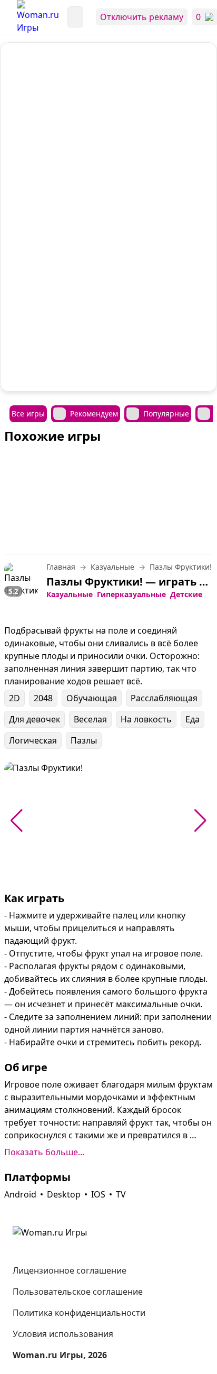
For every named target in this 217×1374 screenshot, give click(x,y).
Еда (192, 719)
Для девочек (34, 719)
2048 (43, 698)
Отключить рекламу (141, 17)
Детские (186, 594)
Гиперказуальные (131, 594)
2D (14, 698)
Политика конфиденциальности (79, 1313)
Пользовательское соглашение (78, 1291)
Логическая (33, 740)
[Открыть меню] (8, 17)
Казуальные (69, 594)
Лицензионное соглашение (69, 1270)
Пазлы (84, 740)
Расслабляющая (164, 698)
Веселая (90, 719)
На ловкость (146, 719)
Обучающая (91, 698)
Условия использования (63, 1334)
